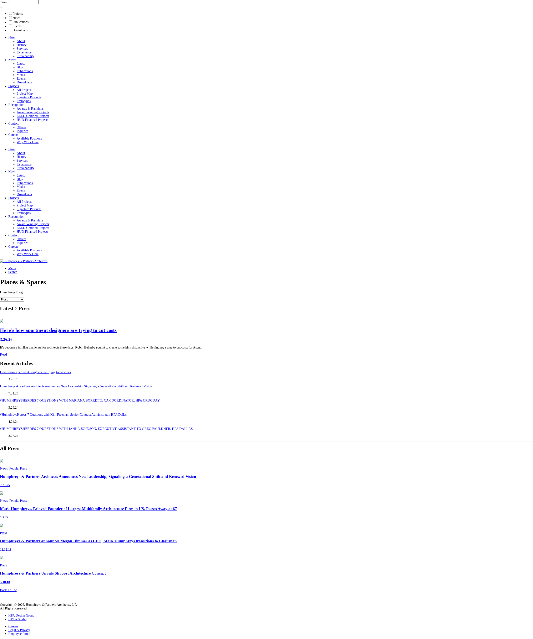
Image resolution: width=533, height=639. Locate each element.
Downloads (20, 30)
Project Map (25, 93)
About (21, 41)
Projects (17, 13)
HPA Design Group (21, 615)
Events (16, 26)
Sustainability (25, 56)
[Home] (23, 261)
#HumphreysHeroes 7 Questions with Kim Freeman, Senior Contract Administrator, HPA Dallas (63, 414)
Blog (20, 67)
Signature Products (29, 97)
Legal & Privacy (19, 630)
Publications (20, 22)
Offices (21, 127)
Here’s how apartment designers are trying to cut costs (35, 372)
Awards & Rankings (30, 108)
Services (22, 48)
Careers (13, 134)
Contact (13, 123)
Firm (11, 37)
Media (21, 75)
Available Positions (29, 138)
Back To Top (8, 590)
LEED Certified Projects (33, 116)
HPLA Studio (17, 619)
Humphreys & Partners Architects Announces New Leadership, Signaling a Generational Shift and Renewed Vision (76, 386)
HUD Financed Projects (32, 119)
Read (3, 354)
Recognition (16, 104)
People (13, 468)
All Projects (24, 89)
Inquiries (22, 131)
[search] (1, 7)
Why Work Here (28, 142)
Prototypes (24, 101)
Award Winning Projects (33, 112)
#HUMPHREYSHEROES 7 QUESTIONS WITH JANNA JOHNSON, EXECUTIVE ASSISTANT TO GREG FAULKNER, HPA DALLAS (96, 428)
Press (23, 468)
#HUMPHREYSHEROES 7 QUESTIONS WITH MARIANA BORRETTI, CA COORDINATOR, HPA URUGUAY (80, 400)
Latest (21, 63)
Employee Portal (19, 633)
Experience (24, 52)
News (16, 18)
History (21, 45)
